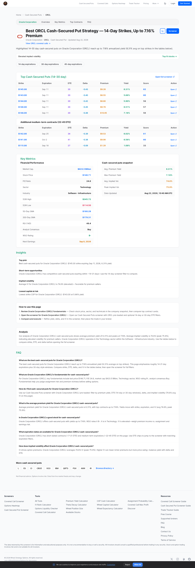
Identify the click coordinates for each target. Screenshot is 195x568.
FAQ (89, 22)
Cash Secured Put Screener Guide (176, 505)
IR (91, 468)
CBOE (39, 468)
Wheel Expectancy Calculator (110, 508)
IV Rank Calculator (43, 505)
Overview (45, 22)
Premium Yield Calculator (77, 501)
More (154, 3)
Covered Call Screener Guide (173, 501)
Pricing (146, 3)
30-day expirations (50, 64)
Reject (127, 565)
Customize (111, 565)
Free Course (166, 514)
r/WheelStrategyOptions (17, 560)
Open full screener (163, 77)
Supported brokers (169, 518)
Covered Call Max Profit (138, 505)
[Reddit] (189, 559)
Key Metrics (60, 22)
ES (24, 468)
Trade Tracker (134, 3)
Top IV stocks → (169, 56)
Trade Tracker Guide (170, 510)
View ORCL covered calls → (38, 43)
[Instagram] (177, 559)
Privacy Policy (167, 536)
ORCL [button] (46, 40)
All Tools (38, 501)
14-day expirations (27, 64)
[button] (162, 31)
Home (18, 15)
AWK (83, 468)
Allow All (137, 565)
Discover (131, 508)
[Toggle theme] (165, 3)
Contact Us (166, 531)
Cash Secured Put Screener (16, 510)
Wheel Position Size (74, 508)
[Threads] (183, 559)
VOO (48, 468)
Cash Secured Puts (86, 3)
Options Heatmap (118, 3)
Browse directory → (105, 468)
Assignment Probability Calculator (141, 501)
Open (172, 89)
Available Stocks (73, 512)
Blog (163, 527)
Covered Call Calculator (45, 512)
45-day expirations (73, 64)
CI (31, 468)
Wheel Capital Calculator (107, 505)
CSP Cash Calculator (106, 501)
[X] (171, 559)
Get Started (185, 3)
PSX (74, 468)
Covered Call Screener (14, 501)
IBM (57, 468)
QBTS (65, 468)
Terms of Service (168, 540)
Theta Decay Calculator (76, 505)
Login (173, 3)
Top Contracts (76, 22)
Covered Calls (102, 3)
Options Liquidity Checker (46, 508)
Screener (173, 31)
